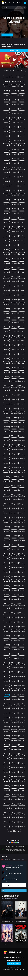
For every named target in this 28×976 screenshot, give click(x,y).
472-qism (6, 790)
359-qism (14, 617)
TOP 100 (18, 960)
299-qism (14, 526)
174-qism (21, 336)
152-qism (14, 304)
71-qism (14, 181)
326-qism (14, 567)
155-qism (14, 308)
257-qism (14, 463)
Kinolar (14, 957)
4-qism (6, 81)
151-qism (6, 304)
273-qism (21, 486)
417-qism (21, 704)
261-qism (21, 467)
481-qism (6, 804)
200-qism (14, 377)
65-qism (14, 172)
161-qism (14, 318)
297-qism (22, 522)
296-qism (14, 522)
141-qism (21, 286)
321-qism (21, 558)
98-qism (14, 222)
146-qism (14, 295)
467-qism (14, 781)
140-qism (14, 286)
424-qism (6, 717)
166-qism (6, 327)
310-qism (6, 545)
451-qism (6, 758)
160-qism (6, 318)
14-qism (14, 95)
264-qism (22, 472)
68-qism (14, 177)
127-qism (6, 268)
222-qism (21, 408)
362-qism (14, 622)
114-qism (21, 245)
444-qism (21, 745)
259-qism (6, 467)
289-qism (6, 513)
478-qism (6, 799)
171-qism (21, 331)
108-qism (21, 236)
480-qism (22, 799)
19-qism (6, 104)
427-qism (6, 722)
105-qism (21, 231)
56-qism (14, 159)
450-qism (22, 754)
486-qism (22, 808)
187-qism (6, 358)
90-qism (21, 209)
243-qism (22, 440)
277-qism (6, 495)
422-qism (14, 713)
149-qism (14, 299)
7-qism (6, 86)
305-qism (14, 536)
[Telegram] (18, 842)
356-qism (14, 613)
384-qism (21, 654)
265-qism (6, 476)
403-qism (6, 685)
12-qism (22, 90)
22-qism (6, 109)
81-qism (22, 195)
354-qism (21, 608)
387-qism (21, 658)
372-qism (21, 635)
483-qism (22, 804)
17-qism (14, 100)
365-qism (14, 626)
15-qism (22, 95)
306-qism (22, 536)
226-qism (6, 417)
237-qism (21, 431)
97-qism (6, 222)
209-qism (14, 390)
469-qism (6, 785)
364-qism (6, 626)
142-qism (6, 290)
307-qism (6, 540)
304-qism (6, 536)
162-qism (21, 318)
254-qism (14, 458)
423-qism (22, 713)
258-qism (21, 463)
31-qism (6, 122)
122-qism (14, 258)
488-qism (14, 813)
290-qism (14, 513)
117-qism (21, 249)
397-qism (6, 676)
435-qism (22, 731)
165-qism (21, 322)
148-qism (6, 299)
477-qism (21, 795)
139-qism (6, 286)
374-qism (14, 640)
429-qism (22, 722)
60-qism (21, 163)
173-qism (14, 336)
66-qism (21, 172)
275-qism (14, 490)
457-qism (6, 767)
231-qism (21, 422)
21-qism (22, 104)
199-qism (6, 377)
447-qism (21, 749)
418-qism (6, 708)
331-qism (6, 576)
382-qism (6, 654)
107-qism (14, 236)
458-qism (14, 767)
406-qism (6, 690)
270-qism (21, 481)
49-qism (6, 149)
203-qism (14, 381)
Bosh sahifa (7, 957)
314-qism (14, 549)
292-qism (6, 517)
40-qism (6, 136)
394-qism (6, 672)
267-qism (22, 476)
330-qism (22, 572)
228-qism (21, 417)
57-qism (22, 159)
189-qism (21, 358)
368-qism (14, 631)
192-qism (21, 363)
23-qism (14, 109)
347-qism (14, 599)
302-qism (14, 531)
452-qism (14, 758)
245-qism (14, 445)
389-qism (14, 663)
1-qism (6, 77)
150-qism (21, 299)
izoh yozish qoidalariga (12, 859)
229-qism (6, 422)
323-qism (14, 563)
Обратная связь (21, 969)
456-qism (22, 763)
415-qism (6, 704)
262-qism (6, 472)
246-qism (22, 445)
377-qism (14, 645)
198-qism (21, 372)
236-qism (14, 431)
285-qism (22, 504)
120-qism (21, 254)
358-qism (6, 617)
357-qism (21, 613)
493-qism (6, 822)
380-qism (14, 649)
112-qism (6, 245)
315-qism (21, 549)
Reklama (14, 969)
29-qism (14, 118)
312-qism (21, 545)
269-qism (14, 481)
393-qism (22, 667)
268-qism (6, 481)
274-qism (6, 490)
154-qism (6, 308)
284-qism (14, 504)
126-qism (21, 263)
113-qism (14, 245)
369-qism (22, 631)
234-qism (21, 427)
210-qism (21, 390)
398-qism (14, 676)
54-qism (22, 154)
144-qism (21, 290)
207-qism (22, 386)
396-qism (22, 672)
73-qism (6, 186)
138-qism (21, 281)
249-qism (22, 449)
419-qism (14, 708)
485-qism (14, 808)
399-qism (22, 676)
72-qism (22, 181)
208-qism (6, 390)
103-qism (6, 231)
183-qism (21, 349)
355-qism (6, 613)
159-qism (21, 313)
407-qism (14, 690)
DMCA (4, 969)
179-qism (14, 345)
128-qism (14, 268)
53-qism (14, 154)
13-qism (6, 95)
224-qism (14, 413)
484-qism (6, 808)
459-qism (22, 767)
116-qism (13, 249)
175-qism (6, 340)
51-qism (22, 149)
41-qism (14, 136)
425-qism (14, 717)
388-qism (6, 663)
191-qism (14, 363)
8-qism (14, 86)
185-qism (14, 354)
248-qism (14, 449)
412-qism (6, 699)
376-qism (6, 645)
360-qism (22, 617)
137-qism (14, 281)
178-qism (6, 345)
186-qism (21, 354)
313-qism (6, 549)
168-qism (21, 327)
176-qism (14, 340)
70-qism (6, 181)
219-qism (21, 404)
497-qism (14, 826)
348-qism (21, 599)
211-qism (6, 395)
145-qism (6, 295)
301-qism (6, 531)
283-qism (6, 504)
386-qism (14, 658)
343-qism (6, 595)
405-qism (22, 685)
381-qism (21, 649)
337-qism (6, 585)
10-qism (6, 90)
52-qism (6, 154)
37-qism (6, 131)
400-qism (6, 681)
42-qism (22, 136)
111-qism (22, 240)
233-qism (14, 427)
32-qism (14, 122)
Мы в (8, 890)
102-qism (21, 227)
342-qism (21, 590)
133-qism (6, 277)
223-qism (6, 413)
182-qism (14, 349)
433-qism (6, 731)
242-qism (14, 440)
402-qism (22, 681)
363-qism (22, 622)
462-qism (22, 772)
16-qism (6, 100)
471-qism (21, 785)
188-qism (14, 358)
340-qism (6, 590)
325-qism (6, 567)
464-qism (14, 776)
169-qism (6, 331)
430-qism (6, 726)
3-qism (22, 77)
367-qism (6, 631)
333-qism (22, 576)
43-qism (6, 140)
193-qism (6, 367)
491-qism (14, 817)
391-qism (6, 667)
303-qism (22, 531)
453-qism (22, 758)
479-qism (14, 799)
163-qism (6, 322)
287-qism (14, 508)
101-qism (14, 227)
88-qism (6, 209)
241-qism (6, 440)
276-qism (21, 490)
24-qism (22, 109)
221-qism (14, 408)
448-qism (6, 754)
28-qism (6, 118)
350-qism (14, 604)
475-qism (6, 795)
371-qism (14, 635)
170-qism (14, 331)
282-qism (21, 499)
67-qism (6, 177)
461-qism (14, 772)
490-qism (6, 817)
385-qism (6, 658)
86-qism (14, 204)
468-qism (22, 781)
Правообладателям (14, 963)
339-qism (22, 585)
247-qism (6, 449)
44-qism (14, 140)
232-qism (6, 427)
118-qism (6, 254)
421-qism (6, 713)
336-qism (22, 581)
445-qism (6, 749)
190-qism (6, 363)
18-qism (22, 100)
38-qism (14, 131)
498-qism (22, 826)
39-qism (22, 131)
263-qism (14, 472)
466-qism (6, 781)
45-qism (22, 140)
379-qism (6, 649)
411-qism (21, 695)
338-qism (14, 585)
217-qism (6, 404)
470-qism (14, 785)
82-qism (6, 199)
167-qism (14, 327)
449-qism (14, 754)
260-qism (14, 467)
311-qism (14, 545)
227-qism (14, 417)
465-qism (22, 776)
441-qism (21, 740)
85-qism (6, 204)
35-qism (14, 127)
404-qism (14, 685)
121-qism (6, 258)
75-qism (22, 186)
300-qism (22, 526)
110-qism (13, 240)
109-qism (6, 240)
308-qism (14, 540)
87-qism (22, 204)
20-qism (14, 104)
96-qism (21, 218)
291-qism (21, 513)
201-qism (21, 377)
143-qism (14, 290)
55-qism (6, 159)
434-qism (14, 731)
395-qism (14, 672)
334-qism (6, 581)
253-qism (6, 458)
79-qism (6, 195)
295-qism (6, 522)
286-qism (6, 508)
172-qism (6, 336)
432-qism (21, 726)
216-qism (21, 399)
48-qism (22, 145)
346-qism (6, 599)
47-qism (14, 145)
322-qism (6, 563)
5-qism (14, 81)
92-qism (14, 213)
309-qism (22, 540)
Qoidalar (9, 969)
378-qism (21, 645)
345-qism (22, 595)
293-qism (14, 517)
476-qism (14, 795)
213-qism (21, 395)
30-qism (21, 118)
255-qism (22, 458)
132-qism (21, 272)
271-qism (6, 486)
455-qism (14, 763)
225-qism (22, 413)
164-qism (14, 322)
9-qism (22, 86)
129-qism (21, 268)
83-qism (14, 199)
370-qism (6, 635)
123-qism (21, 258)
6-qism (22, 81)
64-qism (6, 172)
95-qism (14, 218)
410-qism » (20, 70)
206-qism (14, 386)
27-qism (22, 113)
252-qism (21, 454)
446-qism (14, 749)
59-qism (14, 163)
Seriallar (21, 957)
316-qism (6, 554)
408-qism (22, 690)
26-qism (14, 113)
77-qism (14, 190)
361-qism (6, 622)
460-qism (6, 772)
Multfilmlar (11, 960)
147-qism (21, 295)
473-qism (14, 790)
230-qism (14, 422)
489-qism (22, 813)
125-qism (14, 263)
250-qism (6, 454)
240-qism (22, 436)
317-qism (14, 554)
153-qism (21, 304)
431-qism (14, 726)
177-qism (21, 340)
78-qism (22, 190)
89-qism (14, 209)
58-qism (6, 163)
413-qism (14, 699)
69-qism (22, 177)
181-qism (6, 349)
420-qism (22, 708)
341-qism (14, 590)
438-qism (21, 735)
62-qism (14, 168)
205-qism (6, 386)
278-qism (14, 495)
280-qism (6, 499)
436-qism (6, 735)
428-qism (14, 722)
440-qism (14, 740)
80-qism (14, 195)
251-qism (14, 454)
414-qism (21, 699)
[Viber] (14, 842)
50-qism (14, 149)
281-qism (14, 499)
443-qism (14, 745)
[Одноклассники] (12, 842)
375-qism (21, 640)
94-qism (6, 218)
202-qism (6, 381)
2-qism (14, 77)
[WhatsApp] (16, 842)
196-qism (6, 372)
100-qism (6, 227)
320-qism (14, 558)
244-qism (6, 445)
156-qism (21, 308)
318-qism (21, 554)
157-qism (6, 313)
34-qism (6, 127)
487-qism (6, 813)
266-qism (14, 476)
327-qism (21, 567)
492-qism (22, 817)
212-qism (14, 395)
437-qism (14, 735)
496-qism (6, 826)
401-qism (14, 681)
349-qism (6, 604)
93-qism (22, 213)
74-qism (14, 186)
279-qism (22, 495)
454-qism (6, 763)
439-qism (6, 740)
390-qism (22, 663)
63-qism (22, 168)
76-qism (6, 190)
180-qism (21, 345)
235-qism (6, 431)
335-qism (14, 581)
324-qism (21, 563)
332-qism (14, 576)
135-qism (21, 277)
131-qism (14, 272)
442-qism (6, 745)
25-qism (6, 113)
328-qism (6, 572)
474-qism (21, 790)
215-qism (14, 399)
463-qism (6, 776)
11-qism (14, 90)
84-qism (22, 199)
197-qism (14, 372)
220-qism (6, 408)
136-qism (6, 281)
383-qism (14, 654)
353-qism (14, 608)
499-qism (10, 831)
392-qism (14, 667)
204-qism (22, 381)
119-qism (14, 254)
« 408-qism (7, 70)
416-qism (14, 704)
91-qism (6, 213)
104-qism (14, 231)
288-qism (21, 508)
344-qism (14, 595)
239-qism (14, 436)
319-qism (6, 558)
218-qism (14, 404)
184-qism (6, 354)
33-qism (22, 122)
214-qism (6, 399)
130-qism (6, 272)
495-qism (22, 822)
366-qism (22, 626)
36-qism (21, 127)
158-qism (14, 313)
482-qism (14, 804)
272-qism (14, 486)
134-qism (14, 277)
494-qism (14, 822)
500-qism (18, 831)
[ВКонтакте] (10, 842)
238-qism (6, 436)
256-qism (6, 463)
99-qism (22, 222)
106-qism (6, 236)
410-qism (14, 695)
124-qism (6, 263)
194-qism (14, 367)
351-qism (21, 604)
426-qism (22, 717)
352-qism (6, 608)
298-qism (6, 526)
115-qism (6, 249)
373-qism (6, 640)
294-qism (22, 517)
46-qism (6, 145)
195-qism (21, 367)
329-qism (14, 572)
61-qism (6, 168)
